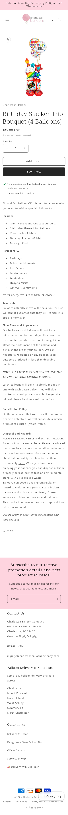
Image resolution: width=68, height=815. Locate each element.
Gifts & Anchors (16, 750)
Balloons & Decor (17, 734)
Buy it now (34, 171)
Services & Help (16, 758)
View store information (20, 193)
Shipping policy (35, 807)
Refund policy (21, 802)
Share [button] (9, 530)
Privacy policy (38, 802)
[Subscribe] (57, 599)
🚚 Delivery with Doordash (23, 766)
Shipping (7, 135)
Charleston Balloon (32, 797)
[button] (7, 19)
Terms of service (56, 802)
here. (21, 463)
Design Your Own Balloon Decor (26, 742)
